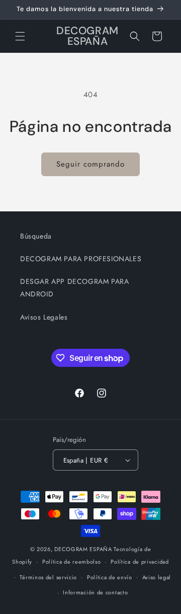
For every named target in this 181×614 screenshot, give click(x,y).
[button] (20, 36)
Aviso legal (156, 577)
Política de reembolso (71, 562)
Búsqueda (36, 236)
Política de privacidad (139, 562)
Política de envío (109, 577)
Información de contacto (95, 592)
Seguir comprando (90, 164)
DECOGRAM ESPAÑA (83, 549)
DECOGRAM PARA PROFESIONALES (80, 259)
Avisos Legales (43, 317)
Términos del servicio (48, 577)
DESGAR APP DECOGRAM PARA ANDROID (74, 287)
